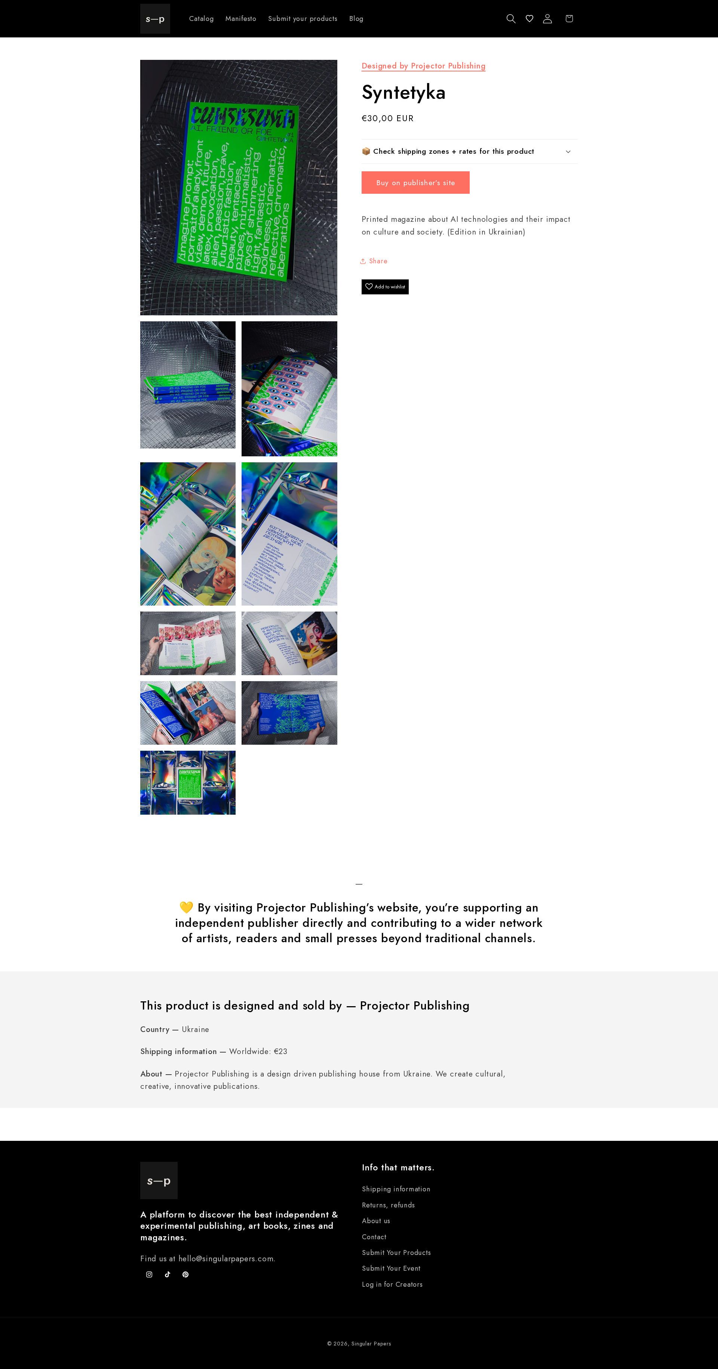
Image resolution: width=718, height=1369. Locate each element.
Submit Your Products (396, 1253)
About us (376, 1221)
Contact (374, 1237)
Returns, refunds (388, 1205)
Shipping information (396, 1189)
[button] (511, 18)
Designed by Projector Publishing (424, 65)
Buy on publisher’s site (415, 182)
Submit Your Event (391, 1268)
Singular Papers (371, 1343)
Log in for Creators (392, 1284)
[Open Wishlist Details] (529, 18)
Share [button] (378, 261)
